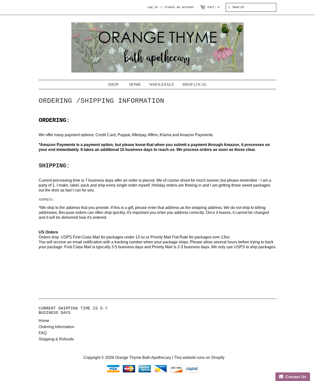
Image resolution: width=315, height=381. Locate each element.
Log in (152, 7)
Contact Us (294, 377)
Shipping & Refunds (56, 339)
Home (44, 321)
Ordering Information (56, 327)
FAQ (43, 333)
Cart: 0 (213, 7)
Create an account (179, 7)
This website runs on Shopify (199, 357)
